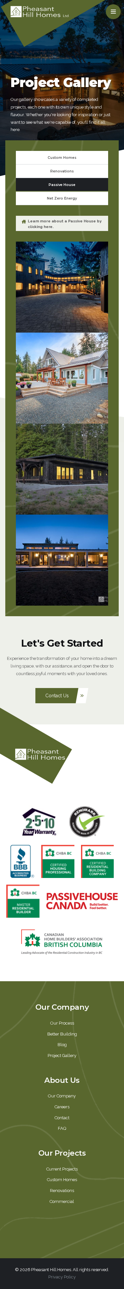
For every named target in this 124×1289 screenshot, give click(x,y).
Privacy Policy (62, 1276)
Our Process (62, 1023)
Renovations (62, 1190)
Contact (62, 1117)
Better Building (62, 1034)
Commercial (62, 1201)
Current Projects (62, 1169)
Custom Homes (62, 1179)
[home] (40, 11)
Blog (62, 1044)
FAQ (62, 1128)
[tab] (62, 157)
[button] (113, 11)
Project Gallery (62, 1055)
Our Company (62, 1095)
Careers (62, 1106)
